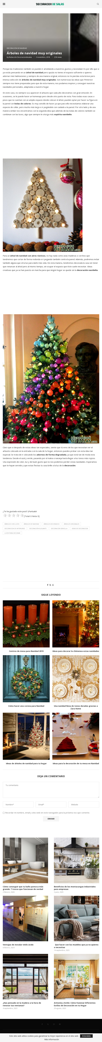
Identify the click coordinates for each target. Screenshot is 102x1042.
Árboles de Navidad (31, 524)
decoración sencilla (59, 528)
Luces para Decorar (12, 533)
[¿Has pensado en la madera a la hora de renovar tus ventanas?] (25, 976)
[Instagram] (54, 1024)
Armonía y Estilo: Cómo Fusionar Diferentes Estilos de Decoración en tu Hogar (74, 1004)
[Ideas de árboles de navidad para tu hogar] (26, 736)
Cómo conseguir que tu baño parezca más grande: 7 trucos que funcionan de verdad (23, 888)
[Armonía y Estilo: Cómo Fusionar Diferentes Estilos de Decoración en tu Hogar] (76, 976)
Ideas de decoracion (80, 528)
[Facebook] (42, 1024)
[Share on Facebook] (47, 585)
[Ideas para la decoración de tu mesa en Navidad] (75, 736)
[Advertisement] (51, 137)
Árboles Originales (71, 524)
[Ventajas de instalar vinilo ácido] (25, 918)
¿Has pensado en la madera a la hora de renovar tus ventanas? (22, 1004)
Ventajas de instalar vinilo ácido (18, 944)
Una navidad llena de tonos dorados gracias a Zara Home (76, 707)
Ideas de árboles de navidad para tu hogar (26, 763)
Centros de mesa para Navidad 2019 (26, 651)
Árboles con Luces (12, 524)
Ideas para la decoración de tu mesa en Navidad (76, 763)
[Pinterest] (59, 1024)
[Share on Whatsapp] (53, 585)
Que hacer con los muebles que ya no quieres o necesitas (76, 946)
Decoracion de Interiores (15, 528)
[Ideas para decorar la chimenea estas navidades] (75, 623)
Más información (51, 1039)
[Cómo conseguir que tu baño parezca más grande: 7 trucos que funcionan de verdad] (25, 860)
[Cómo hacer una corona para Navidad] (26, 678)
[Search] (98, 4)
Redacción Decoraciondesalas (20, 57)
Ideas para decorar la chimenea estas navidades (75, 651)
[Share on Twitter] (50, 585)
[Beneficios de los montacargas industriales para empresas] (76, 860)
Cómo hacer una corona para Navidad (26, 706)
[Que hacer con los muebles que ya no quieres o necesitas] (76, 918)
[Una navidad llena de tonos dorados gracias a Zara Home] (75, 678)
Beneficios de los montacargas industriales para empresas (75, 888)
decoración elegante (37, 528)
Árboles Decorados (51, 524)
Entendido (86, 1036)
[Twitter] (48, 1024)
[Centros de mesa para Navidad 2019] (26, 623)
